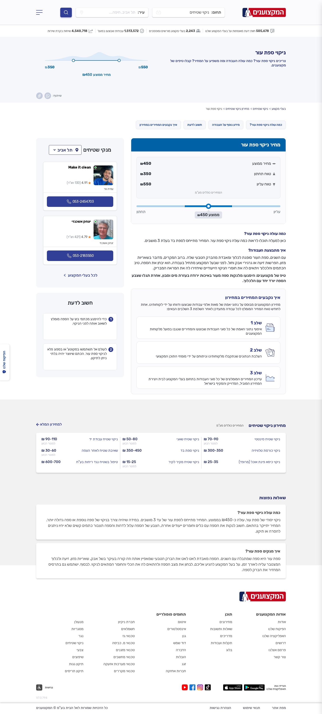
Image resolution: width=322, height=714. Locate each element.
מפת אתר (279, 708)
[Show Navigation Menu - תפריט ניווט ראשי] (39, 12)
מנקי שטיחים (97, 150)
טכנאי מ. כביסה (123, 643)
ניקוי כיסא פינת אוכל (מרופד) (259, 462)
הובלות (181, 657)
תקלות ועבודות (221, 643)
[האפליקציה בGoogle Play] (254, 687)
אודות (282, 622)
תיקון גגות (76, 664)
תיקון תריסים (74, 671)
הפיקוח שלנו (277, 629)
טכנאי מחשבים (124, 657)
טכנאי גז (128, 636)
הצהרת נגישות (220, 708)
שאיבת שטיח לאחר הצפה (100, 450)
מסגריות (77, 629)
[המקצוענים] (264, 12)
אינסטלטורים (176, 629)
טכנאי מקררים (124, 671)
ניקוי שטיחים (260, 109)
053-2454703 (83, 201)
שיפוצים (77, 657)
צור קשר (280, 657)
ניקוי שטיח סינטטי (267, 439)
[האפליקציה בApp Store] (232, 687)
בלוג (229, 650)
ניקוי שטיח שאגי (188, 439)
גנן (184, 636)
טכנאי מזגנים (125, 650)
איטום (182, 622)
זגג (184, 664)
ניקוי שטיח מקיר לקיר (183, 462)
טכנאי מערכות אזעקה (119, 664)
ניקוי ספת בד (189, 450)
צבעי (80, 650)
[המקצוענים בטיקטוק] (208, 687)
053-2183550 (83, 256)
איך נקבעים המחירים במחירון (158, 125)
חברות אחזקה (176, 671)
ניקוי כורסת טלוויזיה (266, 450)
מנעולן (78, 622)
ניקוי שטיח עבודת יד (103, 439)
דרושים (281, 643)
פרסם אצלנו (277, 650)
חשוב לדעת (194, 125)
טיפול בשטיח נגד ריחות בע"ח (97, 462)
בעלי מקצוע (279, 109)
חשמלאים (128, 629)
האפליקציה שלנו (274, 636)
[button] (65, 150)
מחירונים (225, 622)
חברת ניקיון (126, 622)
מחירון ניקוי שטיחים (237, 109)
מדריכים (226, 636)
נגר (80, 636)
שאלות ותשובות (221, 629)
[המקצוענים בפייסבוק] (193, 687)
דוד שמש (179, 643)
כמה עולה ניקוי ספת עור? (266, 125)
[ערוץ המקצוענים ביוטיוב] (185, 687)
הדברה (181, 650)
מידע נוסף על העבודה (226, 125)
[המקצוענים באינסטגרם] (201, 687)
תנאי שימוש (251, 708)
